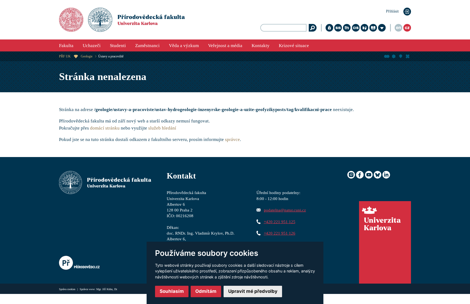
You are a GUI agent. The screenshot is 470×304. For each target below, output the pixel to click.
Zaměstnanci (147, 45)
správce (232, 139)
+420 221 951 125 (279, 221)
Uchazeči (92, 45)
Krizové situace (294, 45)
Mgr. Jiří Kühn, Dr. (107, 289)
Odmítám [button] (206, 291)
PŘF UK (65, 56)
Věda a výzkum (184, 45)
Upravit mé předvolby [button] (252, 291)
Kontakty (261, 45)
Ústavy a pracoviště (110, 56)
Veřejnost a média (225, 45)
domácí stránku (105, 128)
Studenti (118, 45)
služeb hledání (162, 128)
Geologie (86, 56)
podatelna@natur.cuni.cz (285, 210)
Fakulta (66, 45)
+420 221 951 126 (279, 233)
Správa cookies (67, 289)
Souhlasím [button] (172, 291)
